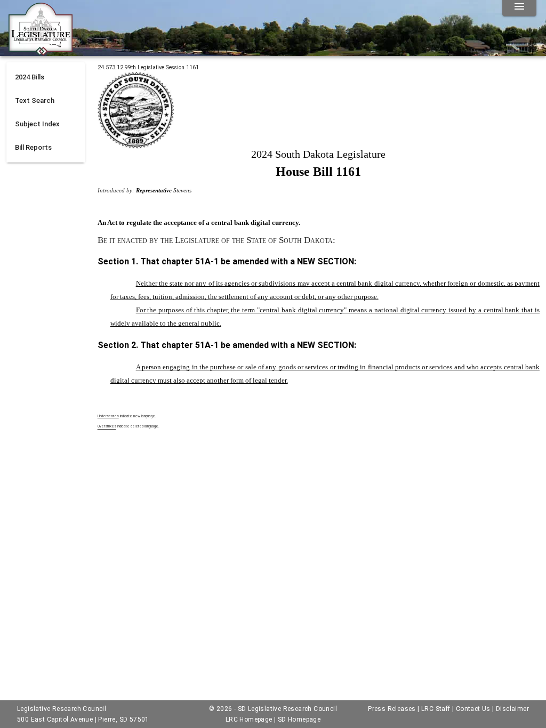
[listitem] (46, 77)
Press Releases (392, 709)
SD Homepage (299, 719)
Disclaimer (512, 709)
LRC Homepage (249, 719)
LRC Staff (436, 709)
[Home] (41, 51)
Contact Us (473, 709)
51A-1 (207, 261)
